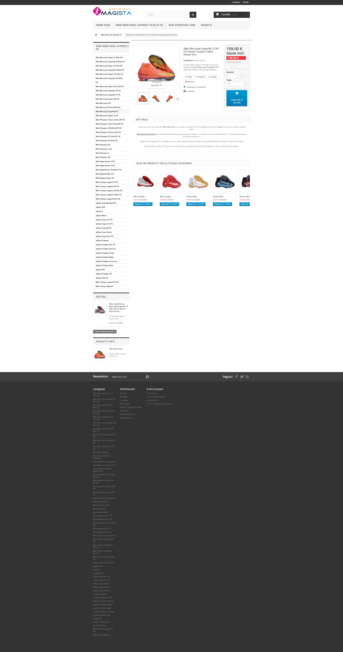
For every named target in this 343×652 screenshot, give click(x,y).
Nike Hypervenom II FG (105, 166)
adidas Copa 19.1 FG (104, 224)
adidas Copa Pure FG (104, 236)
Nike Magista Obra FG (105, 174)
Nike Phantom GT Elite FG (107, 141)
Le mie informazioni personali (159, 404)
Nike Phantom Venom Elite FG (108, 132)
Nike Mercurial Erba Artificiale (108, 107)
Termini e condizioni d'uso (131, 407)
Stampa (191, 91)
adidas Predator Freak (105, 253)
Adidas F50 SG (102, 278)
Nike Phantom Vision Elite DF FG (109, 124)
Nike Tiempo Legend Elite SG (108, 199)
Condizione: (189, 60)
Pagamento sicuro (127, 414)
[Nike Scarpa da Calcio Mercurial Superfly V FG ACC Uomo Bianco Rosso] (145, 181)
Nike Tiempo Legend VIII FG (107, 186)
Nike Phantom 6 (102, 153)
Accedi (246, 2)
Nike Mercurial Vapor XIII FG (107, 99)
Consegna (124, 400)
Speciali (101, 296)
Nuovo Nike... (192, 196)
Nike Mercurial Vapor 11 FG (107, 116)
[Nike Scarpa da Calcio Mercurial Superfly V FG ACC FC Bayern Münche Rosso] (172, 181)
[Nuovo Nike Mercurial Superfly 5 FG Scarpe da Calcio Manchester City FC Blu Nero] (225, 181)
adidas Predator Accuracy (106, 261)
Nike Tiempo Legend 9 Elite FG (109, 195)
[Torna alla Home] (95, 35)
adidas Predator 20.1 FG (106, 249)
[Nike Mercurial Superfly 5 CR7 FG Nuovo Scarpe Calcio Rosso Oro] (143, 98)
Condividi (201, 77)
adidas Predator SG (104, 274)
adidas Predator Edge (105, 257)
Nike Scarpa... (139, 196)
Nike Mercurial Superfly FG (107, 112)
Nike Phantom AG (103, 157)
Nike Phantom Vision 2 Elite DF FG (110, 120)
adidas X (206, 25)
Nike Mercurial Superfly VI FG (108, 95)
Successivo (177, 98)
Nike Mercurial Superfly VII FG (108, 91)
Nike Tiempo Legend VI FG (107, 182)
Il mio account (155, 389)
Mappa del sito (126, 418)
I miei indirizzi (153, 400)
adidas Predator (102, 241)
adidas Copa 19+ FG (104, 220)
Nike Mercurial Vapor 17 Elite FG (109, 58)
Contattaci (236, 2)
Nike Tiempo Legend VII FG (107, 282)
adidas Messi (101, 216)
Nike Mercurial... (116, 349)
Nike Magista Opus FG (105, 178)
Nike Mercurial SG (103, 103)
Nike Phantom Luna (182, 25)
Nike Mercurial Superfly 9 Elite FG (110, 70)
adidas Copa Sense (104, 232)
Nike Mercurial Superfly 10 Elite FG (139, 25)
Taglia (229, 80)
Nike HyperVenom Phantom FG (108, 170)
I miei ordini (152, 393)
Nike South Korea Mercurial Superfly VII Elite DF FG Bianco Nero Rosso (118, 307)
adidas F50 (100, 270)
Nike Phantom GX (103, 145)
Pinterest (190, 82)
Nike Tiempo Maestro (104, 286)
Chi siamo (124, 411)
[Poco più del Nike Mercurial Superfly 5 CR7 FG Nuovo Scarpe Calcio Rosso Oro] (100, 354)
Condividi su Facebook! (196, 87)
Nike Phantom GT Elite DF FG (108, 136)
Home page (103, 25)
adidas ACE (100, 207)
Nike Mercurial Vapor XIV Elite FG (110, 87)
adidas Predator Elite (104, 266)
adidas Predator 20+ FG (105, 245)
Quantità (229, 72)
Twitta (189, 77)
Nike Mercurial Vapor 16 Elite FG (109, 66)
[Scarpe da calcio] (118, 11)
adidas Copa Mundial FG (106, 203)
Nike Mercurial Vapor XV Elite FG (109, 74)
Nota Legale (125, 404)
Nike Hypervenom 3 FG (105, 161)
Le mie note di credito (156, 397)
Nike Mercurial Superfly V (147, 134)
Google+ (213, 77)
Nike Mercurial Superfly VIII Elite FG (109, 80)
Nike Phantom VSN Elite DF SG (109, 128)
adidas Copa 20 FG (103, 228)
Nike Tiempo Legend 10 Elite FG (109, 191)
